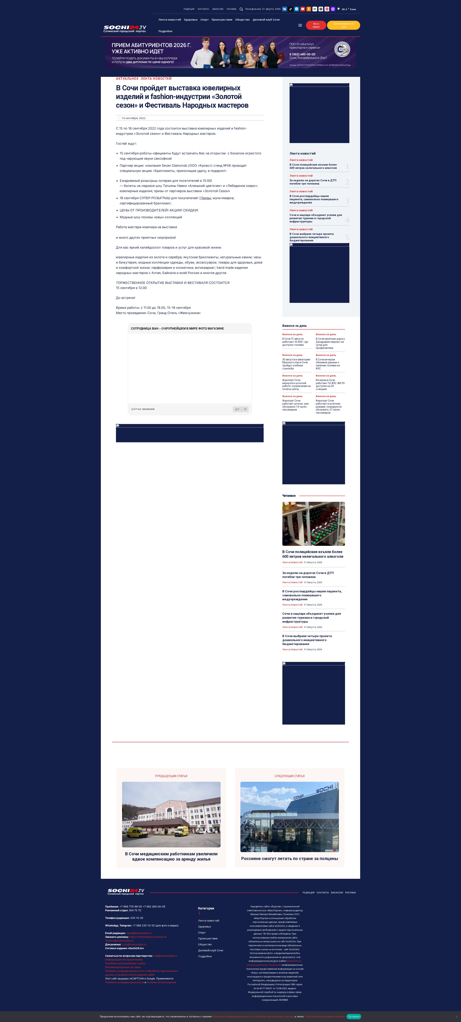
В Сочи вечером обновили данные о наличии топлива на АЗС (328, 364)
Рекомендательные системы (123, 967)
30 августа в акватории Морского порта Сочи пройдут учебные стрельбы (296, 364)
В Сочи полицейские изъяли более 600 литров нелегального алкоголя (313, 166)
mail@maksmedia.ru (165, 955)
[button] (241, 9)
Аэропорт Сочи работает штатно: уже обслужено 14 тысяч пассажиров (295, 405)
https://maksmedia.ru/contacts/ (148, 936)
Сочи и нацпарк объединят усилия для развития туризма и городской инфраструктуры (316, 218)
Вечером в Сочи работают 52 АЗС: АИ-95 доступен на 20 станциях (330, 385)
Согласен (353, 1016)
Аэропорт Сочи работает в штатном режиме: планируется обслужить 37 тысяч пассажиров (329, 406)
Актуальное (127, 78)
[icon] (284, 8)
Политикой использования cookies (325, 1016)
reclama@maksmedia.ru (119, 940)
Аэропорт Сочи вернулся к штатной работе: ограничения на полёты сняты (296, 385)
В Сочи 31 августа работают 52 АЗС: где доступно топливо (295, 341)
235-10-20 (136, 917)
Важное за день (292, 334)
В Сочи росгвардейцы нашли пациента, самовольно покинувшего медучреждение (314, 199)
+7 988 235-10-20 (144, 925)
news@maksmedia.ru (138, 933)
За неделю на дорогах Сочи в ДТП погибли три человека (313, 182)
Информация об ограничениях (124, 959)
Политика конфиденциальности (124, 982)
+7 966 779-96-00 (131, 906)
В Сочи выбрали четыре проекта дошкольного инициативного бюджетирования (312, 237)
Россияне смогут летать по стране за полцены (289, 858)
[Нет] (456, 1016)
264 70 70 (135, 910)
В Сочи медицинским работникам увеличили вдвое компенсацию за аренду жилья (171, 856)
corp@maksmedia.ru (134, 944)
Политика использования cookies (125, 963)
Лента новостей (156, 78)
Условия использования (161, 982)
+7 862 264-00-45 (154, 906)
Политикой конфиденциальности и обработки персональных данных (252, 1016)
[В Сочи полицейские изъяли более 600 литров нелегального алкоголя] (313, 524)
